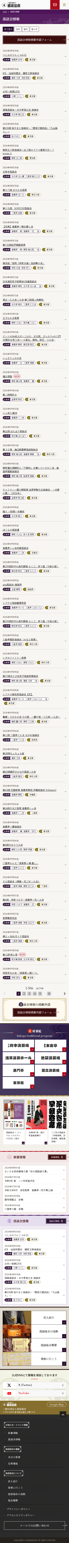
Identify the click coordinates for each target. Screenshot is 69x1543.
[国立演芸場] (50, 1070)
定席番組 (13, 1463)
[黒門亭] (18, 1070)
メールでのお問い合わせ (34, 1525)
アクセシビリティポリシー (21, 1515)
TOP (5, 11)
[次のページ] (64, 994)
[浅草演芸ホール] (18, 1058)
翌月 (26, 29)
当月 (18, 29)
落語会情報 (14, 1439)
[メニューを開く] (64, 4)
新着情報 (13, 1433)
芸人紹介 (13, 1481)
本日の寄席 (14, 1457)
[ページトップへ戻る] (63, 1414)
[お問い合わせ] (55, 4)
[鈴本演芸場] (18, 1045)
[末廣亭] (50, 1045)
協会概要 (13, 1500)
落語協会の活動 (16, 1494)
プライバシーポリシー (18, 1509)
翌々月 (34, 29)
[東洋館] (18, 1083)
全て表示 (8, 29)
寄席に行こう (15, 1487)
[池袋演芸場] (50, 1058)
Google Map (57, 1404)
